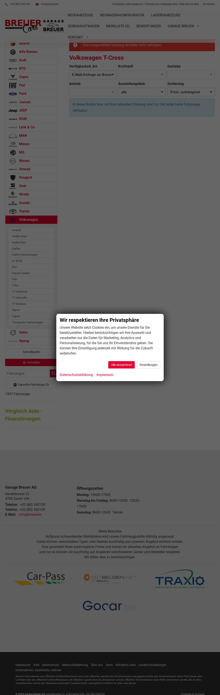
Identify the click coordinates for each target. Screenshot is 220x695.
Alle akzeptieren (121, 365)
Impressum (104, 375)
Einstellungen (148, 365)
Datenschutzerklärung (76, 375)
